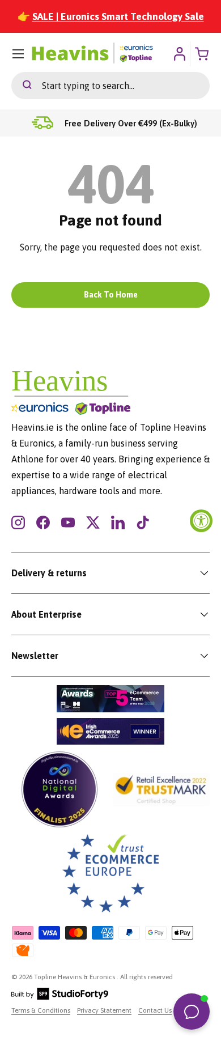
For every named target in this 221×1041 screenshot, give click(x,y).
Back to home (111, 294)
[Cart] (202, 53)
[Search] (21, 85)
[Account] (179, 53)
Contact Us (155, 1010)
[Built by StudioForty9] (59, 997)
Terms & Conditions (40, 1010)
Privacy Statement (104, 1010)
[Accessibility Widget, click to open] (201, 520)
